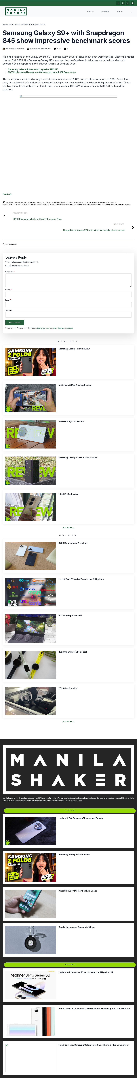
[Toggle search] (130, 11)
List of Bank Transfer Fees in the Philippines (81, 579)
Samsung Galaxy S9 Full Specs (41, 202)
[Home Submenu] (93, 11)
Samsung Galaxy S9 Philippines (85, 202)
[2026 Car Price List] (30, 701)
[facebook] (118, 3)
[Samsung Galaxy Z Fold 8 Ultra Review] (30, 470)
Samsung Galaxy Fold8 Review (74, 349)
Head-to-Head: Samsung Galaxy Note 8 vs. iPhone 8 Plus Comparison (94, 1045)
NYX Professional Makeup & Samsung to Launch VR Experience (42, 72)
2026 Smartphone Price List (73, 543)
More (118, 11)
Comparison (105, 11)
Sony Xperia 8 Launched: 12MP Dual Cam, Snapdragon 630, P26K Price (94, 1008)
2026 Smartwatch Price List (73, 652)
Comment (10, 271)
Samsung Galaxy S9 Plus (107, 202)
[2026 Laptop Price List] (30, 628)
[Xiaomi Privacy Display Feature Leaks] (30, 904)
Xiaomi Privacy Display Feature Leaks (78, 891)
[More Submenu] (122, 11)
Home (89, 11)
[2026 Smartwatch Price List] (30, 665)
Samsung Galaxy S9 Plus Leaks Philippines (52, 204)
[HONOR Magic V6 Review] (30, 434)
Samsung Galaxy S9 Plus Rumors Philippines (113, 204)
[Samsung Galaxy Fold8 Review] (30, 362)
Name (8, 290)
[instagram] (128, 3)
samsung (9, 202)
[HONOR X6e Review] (30, 507)
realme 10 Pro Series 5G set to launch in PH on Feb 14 (86, 972)
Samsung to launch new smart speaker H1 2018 (33, 69)
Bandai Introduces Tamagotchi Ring (77, 927)
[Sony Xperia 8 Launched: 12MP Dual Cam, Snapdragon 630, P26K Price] (30, 1021)
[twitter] (123, 3)
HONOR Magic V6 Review (71, 421)
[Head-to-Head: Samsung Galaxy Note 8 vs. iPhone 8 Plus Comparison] (30, 1058)
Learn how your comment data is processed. (55, 328)
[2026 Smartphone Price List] (30, 556)
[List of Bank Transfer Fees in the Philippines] (30, 592)
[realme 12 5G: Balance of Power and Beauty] (30, 831)
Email (8, 300)
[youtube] (132, 3)
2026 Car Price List (68, 688)
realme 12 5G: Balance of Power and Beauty (81, 818)
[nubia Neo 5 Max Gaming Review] (30, 398)
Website (8, 310)
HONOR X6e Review (69, 494)
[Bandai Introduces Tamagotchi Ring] (30, 940)
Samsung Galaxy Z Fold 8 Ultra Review (78, 457)
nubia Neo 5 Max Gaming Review (75, 385)
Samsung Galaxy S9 (21, 202)
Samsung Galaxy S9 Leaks (63, 202)
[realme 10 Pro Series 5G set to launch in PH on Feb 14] (30, 985)
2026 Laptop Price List (70, 615)
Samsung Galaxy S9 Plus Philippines (82, 204)
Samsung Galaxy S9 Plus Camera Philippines (19, 204)
